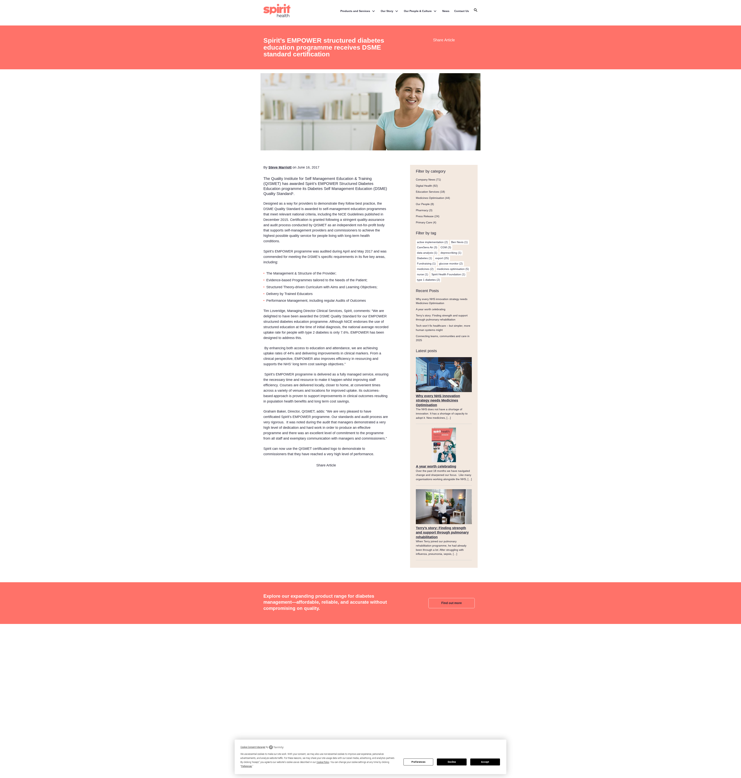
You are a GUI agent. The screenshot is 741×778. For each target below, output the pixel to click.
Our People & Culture (418, 11)
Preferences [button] (246, 766)
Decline (452, 762)
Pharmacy (422, 210)
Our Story (387, 11)
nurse (422, 274)
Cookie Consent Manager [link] (252, 747)
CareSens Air (427, 247)
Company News (425, 179)
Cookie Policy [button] (322, 762)
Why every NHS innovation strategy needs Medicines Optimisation (438, 400)
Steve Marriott (280, 167)
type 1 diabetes (428, 279)
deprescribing (451, 252)
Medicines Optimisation (430, 197)
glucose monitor (451, 263)
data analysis (427, 252)
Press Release (425, 216)
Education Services (427, 191)
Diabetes (424, 258)
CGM (446, 247)
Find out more (451, 603)
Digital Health (424, 185)
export (442, 258)
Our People (423, 204)
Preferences (418, 762)
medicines (425, 268)
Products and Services (355, 11)
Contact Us (461, 11)
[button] (476, 11)
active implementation (432, 242)
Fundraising (426, 263)
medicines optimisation (453, 268)
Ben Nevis (459, 242)
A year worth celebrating (430, 309)
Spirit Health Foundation (448, 274)
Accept (485, 762)
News (445, 11)
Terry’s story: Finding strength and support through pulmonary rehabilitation (442, 532)
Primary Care (424, 222)
